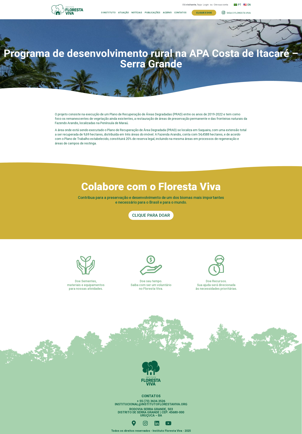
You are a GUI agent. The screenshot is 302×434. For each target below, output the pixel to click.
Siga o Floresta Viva (239, 13)
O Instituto (108, 12)
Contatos (180, 12)
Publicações (152, 12)
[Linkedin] (157, 423)
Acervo (167, 12)
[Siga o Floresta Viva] (223, 13)
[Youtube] (168, 423)
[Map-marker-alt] (133, 423)
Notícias (136, 12)
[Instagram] (145, 423)
